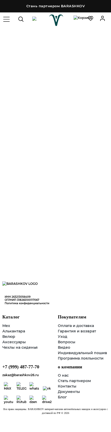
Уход (62, 336)
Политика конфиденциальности (27, 303)
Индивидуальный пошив (82, 353)
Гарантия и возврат (77, 331)
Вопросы (66, 342)
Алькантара (13, 331)
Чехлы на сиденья (20, 347)
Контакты (67, 386)
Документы (69, 391)
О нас (63, 375)
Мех (6, 325)
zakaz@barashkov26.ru (20, 375)
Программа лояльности (81, 358)
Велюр (8, 336)
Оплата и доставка (76, 325)
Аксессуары (14, 342)
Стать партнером (74, 380)
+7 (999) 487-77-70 (20, 366)
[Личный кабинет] (91, 18)
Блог (62, 397)
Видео (64, 347)
